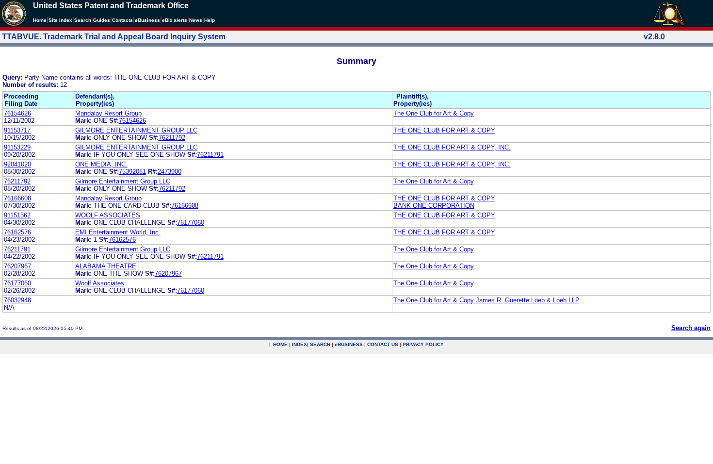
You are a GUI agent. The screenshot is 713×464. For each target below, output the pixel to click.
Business (147, 20)
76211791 (210, 154)
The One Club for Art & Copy (433, 113)
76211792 (172, 137)
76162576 (17, 232)
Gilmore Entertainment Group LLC (122, 181)
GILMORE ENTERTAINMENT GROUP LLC (136, 130)
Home (40, 20)
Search (82, 20)
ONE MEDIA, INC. (101, 164)
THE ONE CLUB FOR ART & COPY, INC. (452, 147)
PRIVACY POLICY (423, 344)
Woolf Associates (99, 283)
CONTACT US (382, 344)
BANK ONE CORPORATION (433, 205)
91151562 (17, 215)
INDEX (299, 344)
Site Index (60, 20)
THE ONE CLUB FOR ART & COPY (444, 130)
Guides (101, 20)
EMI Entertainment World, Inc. (118, 232)
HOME (280, 344)
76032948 (17, 300)
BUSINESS (349, 344)
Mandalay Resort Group (108, 113)
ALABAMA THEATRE (105, 266)
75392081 (132, 171)
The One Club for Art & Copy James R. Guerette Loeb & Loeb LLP (486, 300)
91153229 (17, 147)
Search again (691, 327)
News (195, 20)
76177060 (190, 222)
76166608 (17, 198)
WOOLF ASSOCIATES (107, 215)
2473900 (169, 171)
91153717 (17, 130)
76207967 (17, 266)
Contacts (122, 20)
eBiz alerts (174, 20)
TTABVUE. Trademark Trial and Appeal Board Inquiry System (114, 37)
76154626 (17, 113)
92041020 (17, 164)
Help (209, 20)
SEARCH (320, 344)
